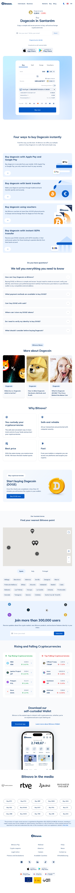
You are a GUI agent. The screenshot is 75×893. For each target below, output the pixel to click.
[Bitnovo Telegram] (53, 862)
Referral (40, 845)
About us (41, 848)
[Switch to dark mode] (64, 3)
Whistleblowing (62, 855)
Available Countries (40, 855)
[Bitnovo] (6, 3)
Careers (40, 852)
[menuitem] (21, 3)
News (63, 848)
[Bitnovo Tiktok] (45, 862)
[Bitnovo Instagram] (22, 862)
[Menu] (71, 3)
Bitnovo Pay (15, 845)
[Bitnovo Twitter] (29, 862)
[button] (68, 3)
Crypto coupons (15, 848)
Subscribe (59, 633)
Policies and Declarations (15, 855)
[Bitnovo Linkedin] (37, 862)
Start (55, 33)
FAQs (62, 845)
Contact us (62, 852)
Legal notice (15, 852)
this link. (65, 825)
